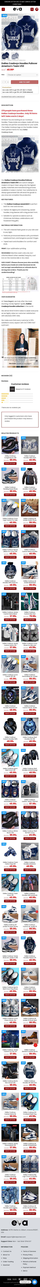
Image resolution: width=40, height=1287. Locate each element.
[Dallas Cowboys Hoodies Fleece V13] (30, 945)
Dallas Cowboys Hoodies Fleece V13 (29, 957)
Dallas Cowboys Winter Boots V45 (10, 832)
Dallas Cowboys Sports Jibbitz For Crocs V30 (10, 550)
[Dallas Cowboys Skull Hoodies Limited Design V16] (30, 757)
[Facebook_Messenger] (34, 1282)
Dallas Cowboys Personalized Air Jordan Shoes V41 (29, 676)
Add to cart (24, 82)
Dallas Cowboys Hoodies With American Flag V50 (29, 895)
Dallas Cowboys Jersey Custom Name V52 (10, 644)
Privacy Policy (28, 1255)
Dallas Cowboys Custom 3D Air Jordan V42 (30, 707)
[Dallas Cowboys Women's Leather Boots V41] (30, 1039)
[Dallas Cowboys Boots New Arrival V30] (10, 1070)
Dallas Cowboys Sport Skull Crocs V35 (10, 769)
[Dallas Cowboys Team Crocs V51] (10, 883)
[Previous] (4, 32)
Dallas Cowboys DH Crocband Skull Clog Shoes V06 (29, 1114)
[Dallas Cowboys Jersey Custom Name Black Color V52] (10, 601)
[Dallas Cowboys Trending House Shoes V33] (10, 476)
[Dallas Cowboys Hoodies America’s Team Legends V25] (30, 851)
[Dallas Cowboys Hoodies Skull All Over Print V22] (10, 695)
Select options (10, 463)
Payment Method (29, 1267)
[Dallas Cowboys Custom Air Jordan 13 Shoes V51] (30, 914)
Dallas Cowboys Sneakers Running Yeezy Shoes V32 (10, 1176)
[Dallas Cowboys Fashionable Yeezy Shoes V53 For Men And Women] (30, 976)
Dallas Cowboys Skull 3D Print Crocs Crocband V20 (30, 832)
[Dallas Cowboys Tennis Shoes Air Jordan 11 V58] (10, 945)
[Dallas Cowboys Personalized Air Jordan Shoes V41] (30, 664)
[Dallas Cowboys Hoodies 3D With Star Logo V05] (30, 1070)
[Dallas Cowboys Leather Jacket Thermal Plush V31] (30, 789)
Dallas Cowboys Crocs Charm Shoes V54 (10, 1019)
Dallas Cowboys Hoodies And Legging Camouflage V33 (10, 1207)
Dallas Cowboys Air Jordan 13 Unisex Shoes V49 (10, 926)
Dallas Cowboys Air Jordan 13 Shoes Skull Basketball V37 (30, 1020)
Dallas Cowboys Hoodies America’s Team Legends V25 (29, 864)
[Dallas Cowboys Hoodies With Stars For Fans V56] (10, 570)
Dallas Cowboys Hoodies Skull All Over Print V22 (10, 707)
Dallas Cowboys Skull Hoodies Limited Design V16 (29, 770)
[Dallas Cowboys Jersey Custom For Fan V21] (10, 1039)
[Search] (32, 9)
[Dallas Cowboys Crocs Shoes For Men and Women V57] (30, 632)
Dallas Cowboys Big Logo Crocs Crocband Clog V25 (30, 1176)
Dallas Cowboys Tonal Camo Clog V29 (10, 863)
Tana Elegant (9, 301)
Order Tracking (8, 1262)
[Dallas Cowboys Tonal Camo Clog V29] (10, 851)
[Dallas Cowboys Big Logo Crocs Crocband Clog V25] (30, 1164)
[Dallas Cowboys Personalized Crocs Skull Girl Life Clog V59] (10, 789)
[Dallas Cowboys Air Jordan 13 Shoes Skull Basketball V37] (30, 1007)
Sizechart (6, 1265)
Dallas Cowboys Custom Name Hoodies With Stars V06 (29, 551)
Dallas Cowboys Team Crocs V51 (10, 894)
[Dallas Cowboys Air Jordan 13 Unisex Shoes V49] (10, 914)
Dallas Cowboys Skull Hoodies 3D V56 (30, 738)
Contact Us (7, 1251)
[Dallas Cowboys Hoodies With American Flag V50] (30, 883)
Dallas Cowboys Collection (16, 60)
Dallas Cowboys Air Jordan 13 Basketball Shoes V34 (29, 1145)
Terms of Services (29, 1251)
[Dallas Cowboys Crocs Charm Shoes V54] (10, 1007)
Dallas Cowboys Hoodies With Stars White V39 (30, 457)
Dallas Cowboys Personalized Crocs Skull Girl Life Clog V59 (10, 801)
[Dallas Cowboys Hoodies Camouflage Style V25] (30, 476)
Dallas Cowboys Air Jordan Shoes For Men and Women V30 (30, 1207)
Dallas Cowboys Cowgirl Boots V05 (10, 457)
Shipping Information (30, 1258)
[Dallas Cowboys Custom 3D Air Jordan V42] (30, 695)
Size (2, 74)
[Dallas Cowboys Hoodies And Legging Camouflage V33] (10, 1195)
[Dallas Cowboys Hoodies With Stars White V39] (30, 445)
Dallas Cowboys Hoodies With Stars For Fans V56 (10, 582)
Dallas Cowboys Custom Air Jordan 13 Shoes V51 (30, 926)
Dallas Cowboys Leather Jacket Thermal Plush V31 (30, 801)
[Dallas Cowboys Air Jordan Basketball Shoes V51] (30, 570)
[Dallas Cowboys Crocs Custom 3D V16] (10, 664)
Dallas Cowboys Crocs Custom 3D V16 (10, 675)
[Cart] (36, 9)
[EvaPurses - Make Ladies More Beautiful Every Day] (17, 9)
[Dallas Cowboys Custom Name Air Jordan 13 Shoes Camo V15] (10, 1101)
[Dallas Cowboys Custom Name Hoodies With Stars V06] (30, 539)
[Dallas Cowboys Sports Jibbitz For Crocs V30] (10, 539)
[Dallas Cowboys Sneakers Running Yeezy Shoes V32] (10, 1164)
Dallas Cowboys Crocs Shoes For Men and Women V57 (29, 645)
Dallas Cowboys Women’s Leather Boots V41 (30, 1051)
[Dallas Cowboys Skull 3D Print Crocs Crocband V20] (30, 820)
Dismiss (24, 4)
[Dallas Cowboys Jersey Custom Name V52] (10, 632)
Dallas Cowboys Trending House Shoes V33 (10, 489)
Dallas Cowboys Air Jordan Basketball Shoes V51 (29, 582)
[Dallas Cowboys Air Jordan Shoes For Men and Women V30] (30, 1195)
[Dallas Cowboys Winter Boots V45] (10, 820)
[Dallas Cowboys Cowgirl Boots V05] (10, 445)
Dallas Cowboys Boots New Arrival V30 (10, 1082)
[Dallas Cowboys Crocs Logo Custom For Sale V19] (10, 507)
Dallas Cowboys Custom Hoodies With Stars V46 (10, 739)
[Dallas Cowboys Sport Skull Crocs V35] (10, 757)
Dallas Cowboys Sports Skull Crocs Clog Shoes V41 (10, 989)
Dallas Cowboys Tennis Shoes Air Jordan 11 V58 (10, 957)
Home (3, 60)
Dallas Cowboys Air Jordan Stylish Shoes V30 (30, 520)
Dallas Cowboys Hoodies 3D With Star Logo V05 (30, 1082)
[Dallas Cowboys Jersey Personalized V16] (10, 1133)
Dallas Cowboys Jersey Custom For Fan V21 (10, 1050)
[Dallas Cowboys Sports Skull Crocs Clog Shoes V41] (10, 976)
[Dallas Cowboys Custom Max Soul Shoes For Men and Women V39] (30, 601)
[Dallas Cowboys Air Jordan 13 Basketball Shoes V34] (30, 1133)
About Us (6, 1255)
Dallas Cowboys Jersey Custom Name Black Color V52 (10, 614)
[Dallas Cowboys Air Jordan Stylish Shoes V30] (30, 507)
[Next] (35, 32)
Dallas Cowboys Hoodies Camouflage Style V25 (30, 489)
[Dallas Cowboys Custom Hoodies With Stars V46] (10, 726)
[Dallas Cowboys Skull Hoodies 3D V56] (30, 726)
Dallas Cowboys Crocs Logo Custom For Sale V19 (10, 520)
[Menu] (3, 9)
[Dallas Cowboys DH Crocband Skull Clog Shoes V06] (30, 1101)
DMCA (25, 1271)
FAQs (5, 1258)
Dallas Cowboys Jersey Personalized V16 (10, 1144)
